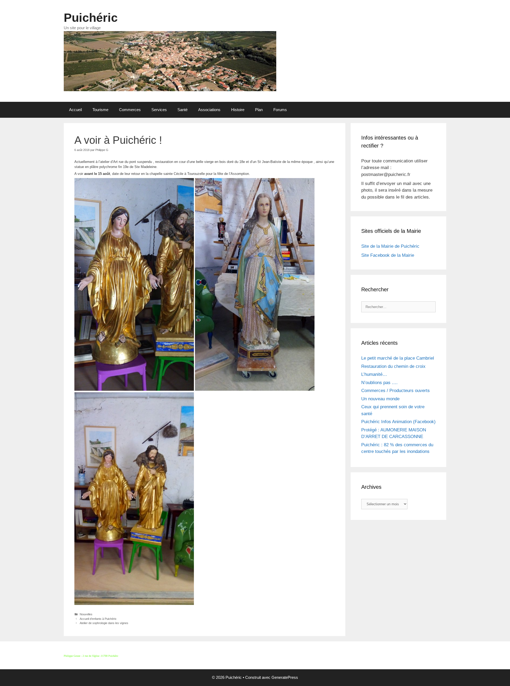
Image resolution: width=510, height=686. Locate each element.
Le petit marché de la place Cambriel (397, 358)
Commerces (130, 109)
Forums (280, 109)
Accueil (75, 109)
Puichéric (91, 17)
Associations (209, 109)
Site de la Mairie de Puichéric (390, 246)
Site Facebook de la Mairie (387, 255)
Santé (182, 109)
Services (159, 109)
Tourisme (100, 109)
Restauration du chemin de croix (393, 366)
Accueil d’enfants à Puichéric (98, 618)
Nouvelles (86, 614)
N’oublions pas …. (379, 382)
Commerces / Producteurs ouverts (395, 390)
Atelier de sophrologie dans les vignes (104, 623)
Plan (259, 109)
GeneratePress (284, 677)
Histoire (237, 109)
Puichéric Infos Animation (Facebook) (398, 421)
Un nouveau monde (380, 398)
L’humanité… (374, 374)
